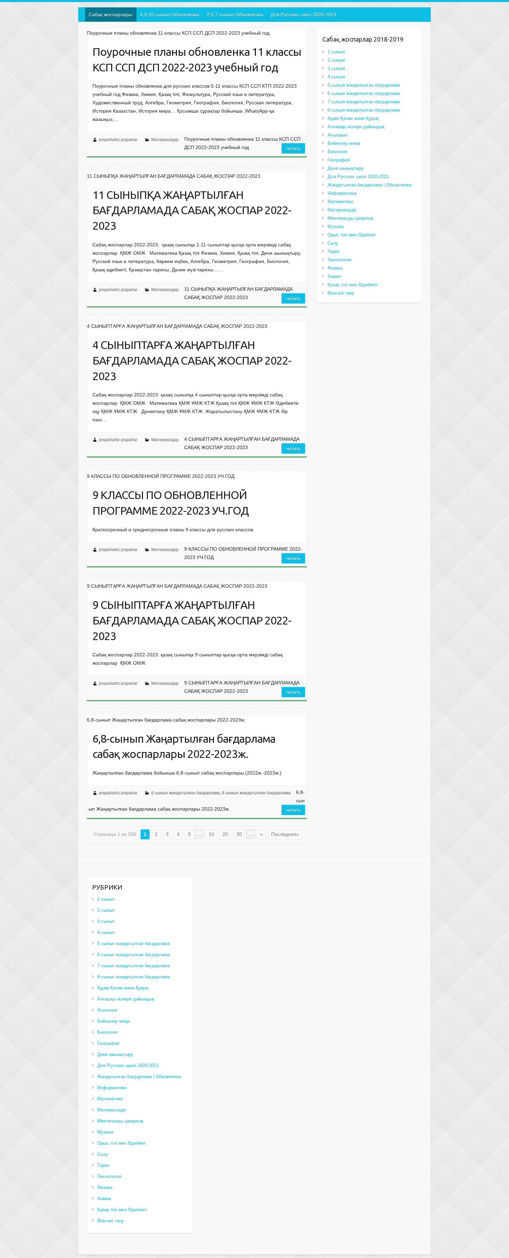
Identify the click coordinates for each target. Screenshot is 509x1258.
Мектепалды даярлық (350, 218)
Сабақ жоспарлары (110, 14)
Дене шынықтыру (346, 168)
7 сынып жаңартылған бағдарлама (364, 101)
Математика (340, 201)
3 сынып (336, 68)
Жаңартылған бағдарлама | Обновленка (369, 184)
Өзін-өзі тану (341, 293)
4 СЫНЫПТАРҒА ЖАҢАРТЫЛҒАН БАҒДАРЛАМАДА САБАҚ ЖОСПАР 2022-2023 (191, 360)
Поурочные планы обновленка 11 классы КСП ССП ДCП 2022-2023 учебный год (196, 59)
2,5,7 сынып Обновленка (235, 14)
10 (211, 834)
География (339, 160)
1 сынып (336, 51)
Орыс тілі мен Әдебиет (352, 234)
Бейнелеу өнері (344, 143)
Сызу (333, 243)
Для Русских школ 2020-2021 (304, 14)
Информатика (342, 193)
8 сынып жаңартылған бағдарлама (256, 792)
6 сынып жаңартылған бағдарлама (185, 792)
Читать (293, 148)
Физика (335, 268)
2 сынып (336, 60)
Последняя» (285, 834)
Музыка (335, 226)
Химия (334, 276)
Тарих (334, 251)
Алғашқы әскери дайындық (356, 126)
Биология (337, 151)
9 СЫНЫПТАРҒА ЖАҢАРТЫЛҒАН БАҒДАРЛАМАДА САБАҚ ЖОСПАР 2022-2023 (191, 620)
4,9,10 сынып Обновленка (169, 14)
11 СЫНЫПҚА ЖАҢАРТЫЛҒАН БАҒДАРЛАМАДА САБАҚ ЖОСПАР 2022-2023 (191, 210)
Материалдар (165, 139)
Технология (339, 259)
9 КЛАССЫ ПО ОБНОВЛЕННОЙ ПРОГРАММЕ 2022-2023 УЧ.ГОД (170, 503)
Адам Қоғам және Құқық (353, 118)
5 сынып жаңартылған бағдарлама (364, 85)
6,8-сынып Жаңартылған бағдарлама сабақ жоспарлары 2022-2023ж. (183, 746)
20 (225, 834)
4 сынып (336, 76)
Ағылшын (337, 135)
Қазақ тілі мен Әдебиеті (352, 284)
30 (239, 834)
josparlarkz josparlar (118, 139)
